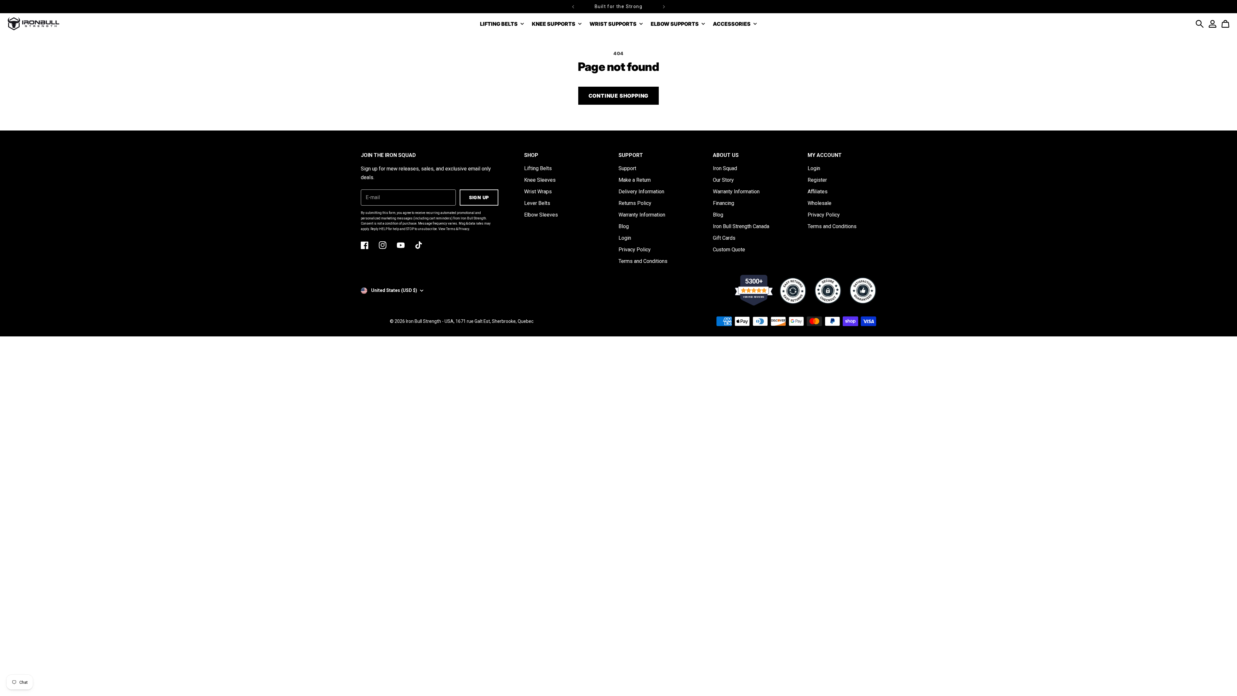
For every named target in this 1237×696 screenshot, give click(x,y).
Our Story (723, 180)
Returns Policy (634, 203)
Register (817, 180)
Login (624, 238)
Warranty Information (641, 215)
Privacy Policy (634, 250)
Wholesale (819, 203)
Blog (623, 226)
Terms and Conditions (642, 261)
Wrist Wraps (538, 191)
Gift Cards (724, 238)
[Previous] (573, 6)
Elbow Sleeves (541, 215)
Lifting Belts (538, 168)
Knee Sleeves (540, 180)
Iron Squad (725, 168)
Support (627, 168)
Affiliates (818, 191)
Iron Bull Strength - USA (430, 321)
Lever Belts (537, 203)
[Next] (664, 6)
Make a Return (634, 180)
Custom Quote (729, 250)
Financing (723, 203)
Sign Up (479, 197)
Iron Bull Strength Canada (741, 226)
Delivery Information (641, 191)
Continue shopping (619, 95)
